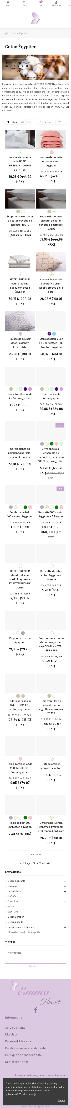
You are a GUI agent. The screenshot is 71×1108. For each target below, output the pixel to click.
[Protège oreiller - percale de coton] (51, 746)
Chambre (13, 901)
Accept (61, 1100)
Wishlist (10, 941)
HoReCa (12, 896)
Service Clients (15, 1027)
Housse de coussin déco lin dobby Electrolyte (20, 342)
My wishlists (35, 966)
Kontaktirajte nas (17, 1061)
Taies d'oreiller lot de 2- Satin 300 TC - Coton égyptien (19, 768)
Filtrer (13, 121)
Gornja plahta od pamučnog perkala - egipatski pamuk (20, 452)
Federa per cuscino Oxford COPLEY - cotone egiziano (20, 705)
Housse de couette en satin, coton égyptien (51, 161)
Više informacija (27, 1094)
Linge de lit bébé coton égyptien (24, 932)
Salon (11, 906)
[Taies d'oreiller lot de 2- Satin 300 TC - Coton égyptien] (20, 746)
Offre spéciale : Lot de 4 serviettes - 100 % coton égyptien (51, 342)
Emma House (13, 871)
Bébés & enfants (16, 880)
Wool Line (13, 911)
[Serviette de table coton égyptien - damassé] (51, 553)
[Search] (24, 4)
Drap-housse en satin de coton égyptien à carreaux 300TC (20, 220)
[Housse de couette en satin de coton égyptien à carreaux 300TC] (51, 199)
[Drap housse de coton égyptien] (51, 376)
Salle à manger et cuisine (21, 926)
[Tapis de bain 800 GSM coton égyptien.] (20, 805)
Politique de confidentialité (23, 1055)
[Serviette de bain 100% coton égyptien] (20, 494)
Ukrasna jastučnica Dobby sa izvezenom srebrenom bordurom (51, 826)
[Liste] (29, 122)
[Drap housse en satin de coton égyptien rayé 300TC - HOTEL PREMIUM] (51, 620)
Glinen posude (15, 921)
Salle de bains (15, 891)
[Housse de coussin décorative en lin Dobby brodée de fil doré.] (51, 261)
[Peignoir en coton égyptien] (20, 620)
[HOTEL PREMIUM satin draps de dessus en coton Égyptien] (20, 261)
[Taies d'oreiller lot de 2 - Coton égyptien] (20, 376)
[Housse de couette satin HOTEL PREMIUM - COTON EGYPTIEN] (20, 139)
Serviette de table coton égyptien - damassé (51, 575)
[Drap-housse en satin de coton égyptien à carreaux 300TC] (20, 199)
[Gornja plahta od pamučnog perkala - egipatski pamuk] (20, 431)
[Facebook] (35, 1010)
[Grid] (23, 122)
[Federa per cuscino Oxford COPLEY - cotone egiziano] (20, 683)
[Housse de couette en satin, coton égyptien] (51, 139)
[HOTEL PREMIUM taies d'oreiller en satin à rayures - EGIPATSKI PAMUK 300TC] (20, 553)
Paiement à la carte (18, 1041)
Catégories (8, 4)
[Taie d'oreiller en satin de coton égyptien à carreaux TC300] (51, 683)
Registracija (56, 4)
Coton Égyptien (16, 916)
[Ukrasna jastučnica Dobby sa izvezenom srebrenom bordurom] (51, 805)
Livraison (11, 1034)
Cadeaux (12, 885)
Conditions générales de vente (25, 1048)
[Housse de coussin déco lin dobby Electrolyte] (20, 321)
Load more (35, 854)
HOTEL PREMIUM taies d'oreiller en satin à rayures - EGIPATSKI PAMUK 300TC (20, 579)
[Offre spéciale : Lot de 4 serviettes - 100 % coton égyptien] (51, 321)
